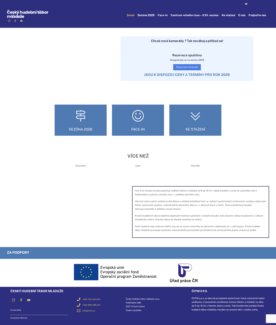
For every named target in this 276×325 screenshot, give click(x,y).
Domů (130, 15)
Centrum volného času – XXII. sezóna (194, 15)
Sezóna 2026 (146, 15)
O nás (242, 15)
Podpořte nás (257, 15)
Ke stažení (228, 15)
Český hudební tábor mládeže (27, 14)
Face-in (163, 15)
